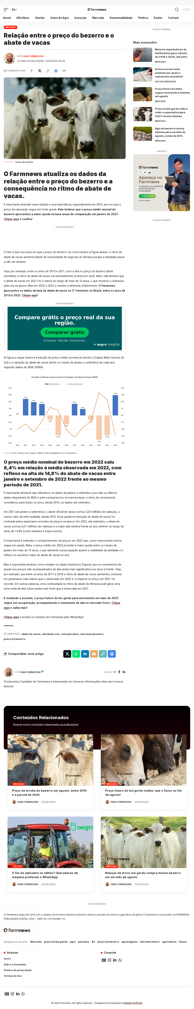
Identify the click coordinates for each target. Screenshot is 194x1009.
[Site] (115, 672)
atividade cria (50, 633)
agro (73, 941)
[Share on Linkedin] (85, 654)
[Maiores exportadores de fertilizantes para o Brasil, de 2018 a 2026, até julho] (142, 55)
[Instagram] (109, 960)
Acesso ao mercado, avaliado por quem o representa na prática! (169, 73)
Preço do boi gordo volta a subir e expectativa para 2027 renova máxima (171, 112)
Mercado (10, 27)
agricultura (169, 941)
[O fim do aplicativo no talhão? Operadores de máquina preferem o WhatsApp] (50, 842)
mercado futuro (150, 941)
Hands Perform (133, 1003)
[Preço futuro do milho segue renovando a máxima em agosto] (142, 94)
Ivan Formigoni (33, 56)
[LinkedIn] (124, 672)
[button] (7, 9)
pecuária (83, 941)
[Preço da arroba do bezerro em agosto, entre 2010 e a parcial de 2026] (50, 760)
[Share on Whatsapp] (76, 654)
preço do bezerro (14, 638)
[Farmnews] (97, 10)
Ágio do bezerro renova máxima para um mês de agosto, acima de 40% (170, 132)
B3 (93, 941)
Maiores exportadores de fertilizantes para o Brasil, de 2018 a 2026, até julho (171, 53)
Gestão (17, 866)
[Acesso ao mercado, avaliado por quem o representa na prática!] (142, 74)
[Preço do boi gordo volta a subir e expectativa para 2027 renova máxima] (142, 114)
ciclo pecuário (70, 633)
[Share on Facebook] (31, 71)
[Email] (94, 654)
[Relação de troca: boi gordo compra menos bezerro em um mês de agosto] (143, 842)
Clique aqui (11, 219)
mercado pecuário (91, 633)
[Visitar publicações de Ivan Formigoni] (9, 58)
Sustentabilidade (165, 81)
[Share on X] (39, 71)
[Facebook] (119, 672)
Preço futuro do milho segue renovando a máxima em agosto (172, 92)
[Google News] (104, 960)
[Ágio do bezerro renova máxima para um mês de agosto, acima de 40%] (142, 134)
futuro (183, 941)
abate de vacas (31, 633)
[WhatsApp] (120, 960)
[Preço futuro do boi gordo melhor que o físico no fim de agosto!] (143, 760)
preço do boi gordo (55, 941)
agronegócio (129, 941)
